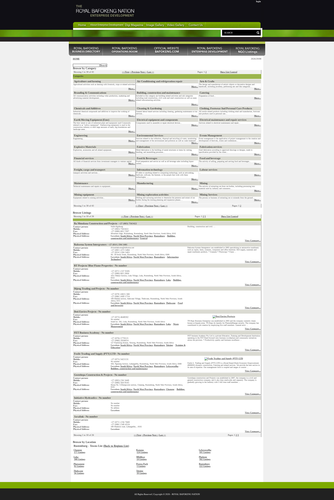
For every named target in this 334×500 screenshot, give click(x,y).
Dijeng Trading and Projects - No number (96, 288)
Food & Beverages (147, 158)
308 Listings (79, 459)
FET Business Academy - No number (94, 332)
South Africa (126, 236)
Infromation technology (150, 169)
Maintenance (81, 183)
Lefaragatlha (172, 366)
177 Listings (79, 452)
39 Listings (142, 473)
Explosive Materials (85, 146)
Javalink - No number (86, 416)
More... (131, 89)
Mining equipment (84, 194)
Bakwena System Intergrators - (100, 244)
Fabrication (143, 146)
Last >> (150, 72)
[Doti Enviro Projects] (223, 316)
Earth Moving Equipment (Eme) (91, 119)
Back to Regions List (116, 446)
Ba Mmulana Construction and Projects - (105, 223)
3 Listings (141, 466)
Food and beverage (210, 158)
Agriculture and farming (87, 81)
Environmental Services (150, 135)
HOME (76, 59)
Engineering (81, 135)
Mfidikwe (140, 457)
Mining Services (208, 194)
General (143, 238)
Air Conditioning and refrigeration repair (159, 81)
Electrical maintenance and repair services (223, 119)
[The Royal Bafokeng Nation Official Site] (166, 55)
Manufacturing (145, 183)
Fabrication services (211, 146)
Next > (143, 72)
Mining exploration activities (153, 194)
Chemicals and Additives (87, 108)
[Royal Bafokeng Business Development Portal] (209, 55)
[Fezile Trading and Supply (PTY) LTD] (223, 358)
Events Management (211, 135)
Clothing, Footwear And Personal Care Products (226, 108)
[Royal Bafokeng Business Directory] (86, 55)
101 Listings (204, 452)
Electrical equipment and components (157, 119)
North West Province (143, 236)
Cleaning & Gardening (149, 108)
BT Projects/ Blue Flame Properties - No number (100, 265)
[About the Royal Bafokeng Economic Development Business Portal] (106, 27)
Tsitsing (169, 345)
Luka (168, 280)
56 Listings (79, 473)
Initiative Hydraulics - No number (92, 397)
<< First (125, 72)
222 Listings (204, 466)
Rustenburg (159, 236)
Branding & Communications (90, 92)
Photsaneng (79, 464)
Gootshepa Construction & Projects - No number (100, 374)
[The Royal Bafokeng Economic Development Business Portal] (81, 27)
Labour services (208, 169)
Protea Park (142, 464)
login (258, 1)
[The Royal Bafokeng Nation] (104, 21)
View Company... (253, 240)
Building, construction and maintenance (158, 92)
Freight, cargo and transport (89, 169)
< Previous (135, 72)
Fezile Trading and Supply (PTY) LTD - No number (102, 353)
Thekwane (171, 303)
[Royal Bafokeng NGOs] (247, 55)
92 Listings (79, 466)
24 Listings (142, 459)
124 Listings (142, 452)
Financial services (84, 158)
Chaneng (170, 389)
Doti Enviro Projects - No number (92, 311)
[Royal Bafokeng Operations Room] (124, 55)
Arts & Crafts (207, 81)
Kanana (140, 450)
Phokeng (203, 457)
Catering (204, 92)
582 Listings (204, 459)
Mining (204, 183)
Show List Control (228, 72)
